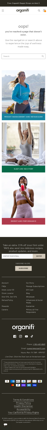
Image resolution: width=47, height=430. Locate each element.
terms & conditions (23, 399)
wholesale (30, 297)
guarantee (30, 306)
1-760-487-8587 (39, 344)
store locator (8, 293)
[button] (2, 10)
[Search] (42, 56)
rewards (5, 306)
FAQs (4, 286)
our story (30, 283)
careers (5, 309)
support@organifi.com (36, 348)
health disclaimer (23, 406)
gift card (29, 290)
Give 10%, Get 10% (9, 297)
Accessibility (23, 409)
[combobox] (23, 56)
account (5, 283)
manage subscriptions (35, 286)
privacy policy (23, 402)
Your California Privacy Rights (23, 412)
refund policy (7, 300)
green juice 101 (8, 290)
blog (28, 293)
